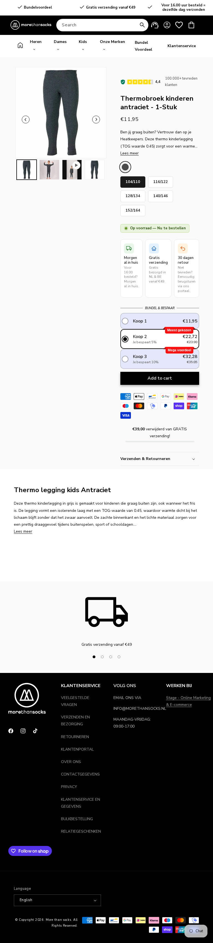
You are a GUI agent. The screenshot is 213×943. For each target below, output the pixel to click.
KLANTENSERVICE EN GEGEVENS (80, 803)
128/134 (133, 194)
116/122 (160, 180)
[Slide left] (26, 119)
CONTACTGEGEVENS (80, 774)
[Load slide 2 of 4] (102, 657)
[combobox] (102, 25)
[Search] (142, 25)
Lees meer (129, 153)
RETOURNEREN (75, 736)
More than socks (58, 920)
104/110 (133, 180)
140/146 (160, 194)
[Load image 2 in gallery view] (49, 170)
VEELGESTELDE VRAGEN (75, 701)
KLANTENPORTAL (77, 749)
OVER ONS (71, 761)
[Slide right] (132, 657)
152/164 (133, 209)
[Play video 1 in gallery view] (72, 170)
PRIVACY (69, 786)
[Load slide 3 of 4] (110, 657)
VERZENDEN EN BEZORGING (75, 721)
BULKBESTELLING (77, 819)
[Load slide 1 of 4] (94, 657)
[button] (191, 25)
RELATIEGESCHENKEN (81, 831)
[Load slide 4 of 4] (119, 657)
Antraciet (125, 167)
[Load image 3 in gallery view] (95, 170)
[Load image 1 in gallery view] (27, 170)
